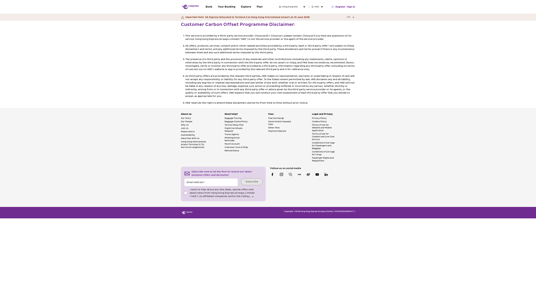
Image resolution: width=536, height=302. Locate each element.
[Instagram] (281, 174)
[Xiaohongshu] (299, 174)
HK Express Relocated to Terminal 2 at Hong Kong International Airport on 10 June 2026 (257, 17)
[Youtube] (317, 174)
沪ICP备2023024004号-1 (344, 211)
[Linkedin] (326, 174)
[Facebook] (272, 174)
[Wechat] (290, 174)
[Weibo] (308, 174)
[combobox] (294, 7)
